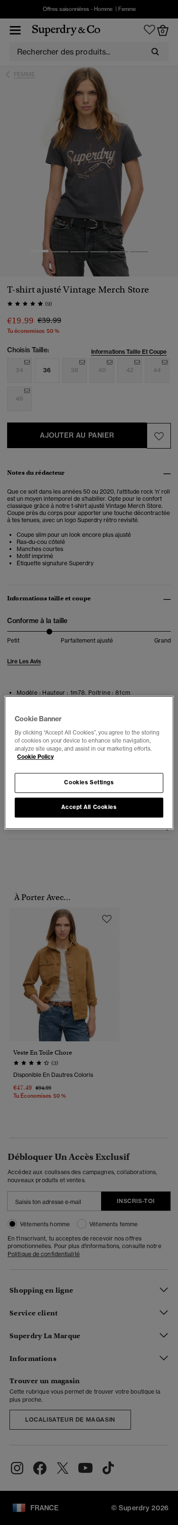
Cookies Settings (88, 782)
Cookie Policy (35, 756)
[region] (88, 762)
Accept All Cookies (88, 807)
